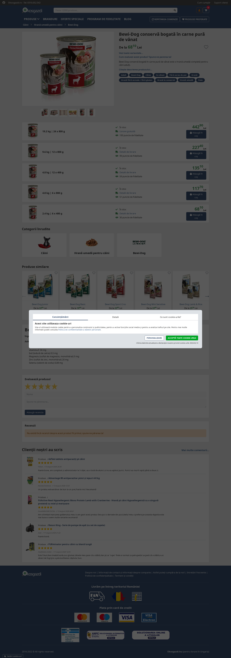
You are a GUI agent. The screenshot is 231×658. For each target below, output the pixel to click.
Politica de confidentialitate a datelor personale (79, 329)
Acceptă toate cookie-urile (182, 338)
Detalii (115, 317)
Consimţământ (60, 316)
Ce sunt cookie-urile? (170, 317)
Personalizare (154, 338)
